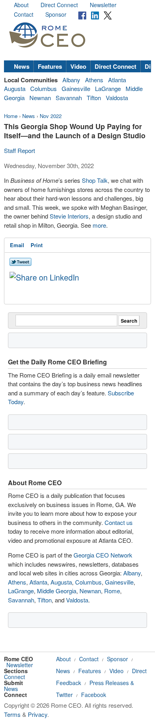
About (21, 5)
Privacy (37, 714)
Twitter (64, 695)
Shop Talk (95, 180)
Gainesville (76, 88)
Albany (71, 80)
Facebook (93, 695)
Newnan (40, 97)
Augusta (14, 88)
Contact (23, 14)
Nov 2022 (51, 116)
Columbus (43, 88)
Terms (12, 714)
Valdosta (117, 97)
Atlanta (117, 80)
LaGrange (108, 88)
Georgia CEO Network (103, 555)
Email (17, 245)
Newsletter (103, 5)
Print (37, 245)
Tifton (94, 97)
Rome (112, 591)
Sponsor (55, 14)
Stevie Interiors (69, 216)
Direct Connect (59, 5)
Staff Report (19, 150)
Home (10, 116)
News (21, 66)
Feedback (68, 683)
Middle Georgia (56, 591)
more (99, 225)
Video (78, 66)
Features (50, 66)
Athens (94, 80)
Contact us (119, 522)
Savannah (69, 97)
